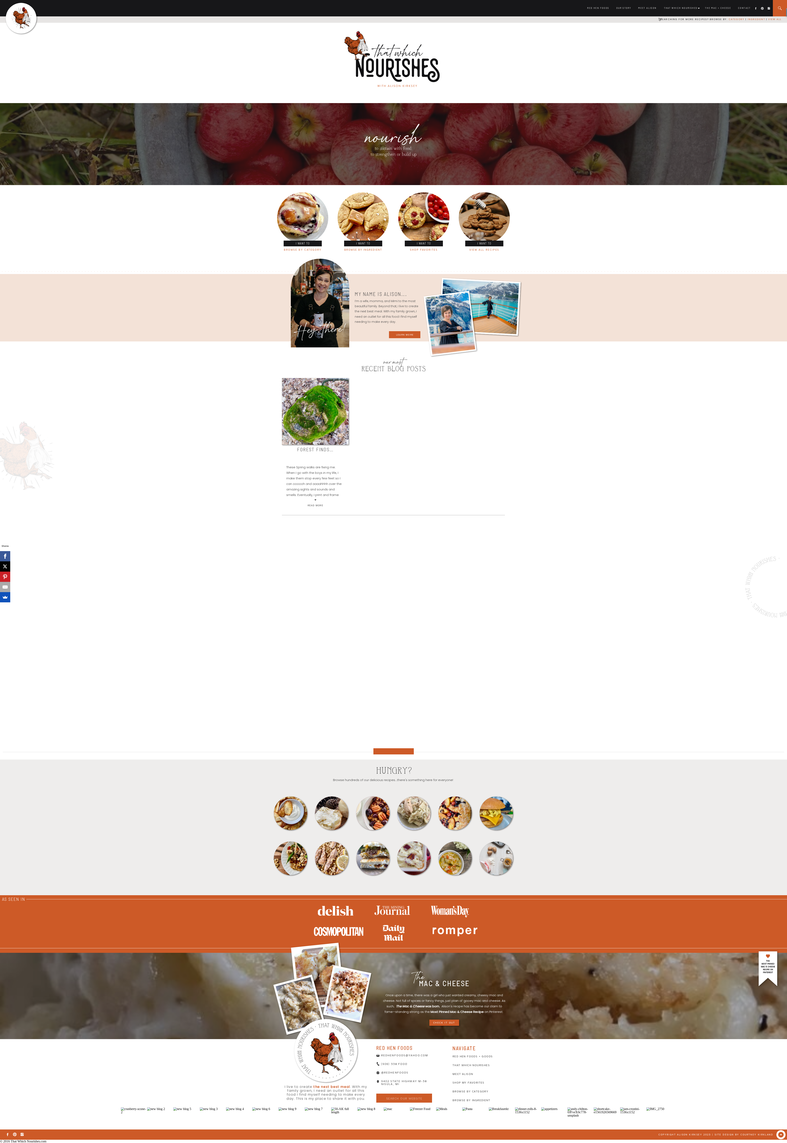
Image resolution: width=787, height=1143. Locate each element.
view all (774, 19)
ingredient (756, 19)
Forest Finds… (315, 449)
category (737, 19)
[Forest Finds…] (315, 411)
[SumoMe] (5, 597)
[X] (5, 566)
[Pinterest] (5, 577)
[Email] (5, 587)
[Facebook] (5, 556)
